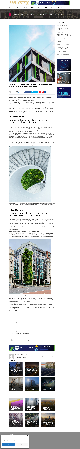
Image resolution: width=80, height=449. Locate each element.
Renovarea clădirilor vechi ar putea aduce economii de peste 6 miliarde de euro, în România (47, 387)
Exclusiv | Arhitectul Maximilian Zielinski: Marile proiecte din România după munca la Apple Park (64, 34)
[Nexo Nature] (64, 77)
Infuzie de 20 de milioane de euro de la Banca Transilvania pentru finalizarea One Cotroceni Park (32, 371)
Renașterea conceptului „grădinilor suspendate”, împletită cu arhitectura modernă (16, 371)
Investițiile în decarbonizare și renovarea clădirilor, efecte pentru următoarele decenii (30, 85)
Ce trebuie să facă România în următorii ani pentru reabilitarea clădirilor (16, 387)
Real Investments (18, 14)
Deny (22, 444)
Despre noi (11, 434)
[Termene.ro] (64, 92)
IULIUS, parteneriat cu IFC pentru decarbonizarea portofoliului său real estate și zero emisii (32, 387)
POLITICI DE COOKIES (20, 441)
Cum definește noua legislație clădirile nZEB (47, 372)
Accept (8, 444)
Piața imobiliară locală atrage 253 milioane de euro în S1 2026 (47, 423)
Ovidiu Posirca (15, 91)
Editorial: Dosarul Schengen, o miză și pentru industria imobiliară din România (63, 40)
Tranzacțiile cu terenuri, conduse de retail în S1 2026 (47, 408)
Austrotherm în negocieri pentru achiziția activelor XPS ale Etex (16, 408)
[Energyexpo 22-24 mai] (64, 65)
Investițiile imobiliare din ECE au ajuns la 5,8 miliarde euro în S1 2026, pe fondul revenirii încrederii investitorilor (32, 407)
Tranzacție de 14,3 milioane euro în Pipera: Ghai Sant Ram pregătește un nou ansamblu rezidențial (16, 422)
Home (27, 14)
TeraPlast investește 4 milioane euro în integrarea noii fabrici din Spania (32, 423)
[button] (27, 436)
